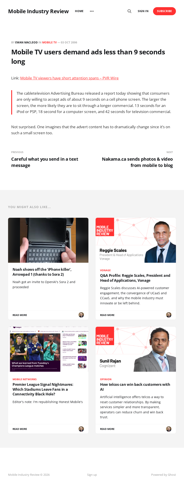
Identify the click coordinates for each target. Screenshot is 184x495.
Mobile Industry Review (38, 11)
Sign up (92, 475)
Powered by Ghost (163, 475)
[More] (91, 11)
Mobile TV (49, 42)
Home (79, 11)
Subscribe (164, 11)
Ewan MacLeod (26, 42)
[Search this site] (129, 11)
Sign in (143, 11)
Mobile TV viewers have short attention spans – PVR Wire (69, 78)
